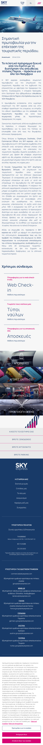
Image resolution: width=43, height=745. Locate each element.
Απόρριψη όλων (21, 734)
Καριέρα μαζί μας (22, 503)
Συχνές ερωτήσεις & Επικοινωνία (21, 529)
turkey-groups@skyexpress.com (21, 646)
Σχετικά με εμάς (21, 483)
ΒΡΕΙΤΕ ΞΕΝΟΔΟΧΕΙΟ (21, 439)
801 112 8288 (21, 544)
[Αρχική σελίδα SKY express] (4, 5)
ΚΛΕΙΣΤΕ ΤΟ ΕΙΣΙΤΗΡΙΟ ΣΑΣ (21, 431)
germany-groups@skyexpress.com (21, 621)
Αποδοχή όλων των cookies (21, 741)
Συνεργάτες (21, 507)
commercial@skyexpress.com (21, 574)
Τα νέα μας (21, 493)
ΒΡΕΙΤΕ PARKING (21, 454)
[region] (21, 701)
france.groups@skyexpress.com (21, 608)
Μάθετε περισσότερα (16, 294)
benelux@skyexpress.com (21, 596)
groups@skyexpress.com (21, 584)
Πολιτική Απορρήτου (15, 724)
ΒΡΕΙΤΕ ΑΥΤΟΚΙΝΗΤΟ (21, 447)
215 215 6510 (21, 549)
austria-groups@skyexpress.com (21, 633)
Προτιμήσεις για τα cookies (21, 728)
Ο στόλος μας (21, 488)
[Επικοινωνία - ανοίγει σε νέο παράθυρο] (22, 3)
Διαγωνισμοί (21, 498)
